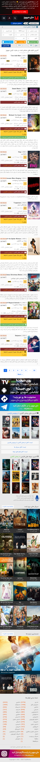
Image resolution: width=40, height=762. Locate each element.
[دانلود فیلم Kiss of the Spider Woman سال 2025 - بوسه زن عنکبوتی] (34, 246)
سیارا (25, 338)
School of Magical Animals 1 (14, 303)
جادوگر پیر (24, 154)
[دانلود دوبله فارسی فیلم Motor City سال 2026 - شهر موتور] (15, 476)
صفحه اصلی (33, 23)
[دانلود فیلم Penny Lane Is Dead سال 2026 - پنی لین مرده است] (24, 421)
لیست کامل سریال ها (20, 447)
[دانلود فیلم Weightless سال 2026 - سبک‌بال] (5, 433)
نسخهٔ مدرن (5, 6)
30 (34, 370)
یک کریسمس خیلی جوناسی (19, 278)
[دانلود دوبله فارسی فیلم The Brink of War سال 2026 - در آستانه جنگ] (5, 476)
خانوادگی (24, 123)
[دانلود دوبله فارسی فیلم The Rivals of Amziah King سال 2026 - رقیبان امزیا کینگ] (34, 487)
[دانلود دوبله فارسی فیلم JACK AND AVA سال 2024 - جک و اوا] (34, 476)
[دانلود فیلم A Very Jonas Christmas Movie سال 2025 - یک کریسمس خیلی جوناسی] (34, 282)
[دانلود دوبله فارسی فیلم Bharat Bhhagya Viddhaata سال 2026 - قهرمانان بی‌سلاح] (24, 487)
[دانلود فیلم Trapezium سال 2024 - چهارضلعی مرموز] (34, 210)
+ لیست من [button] (3, 58)
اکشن (25, 64)
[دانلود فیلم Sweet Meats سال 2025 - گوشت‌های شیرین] (34, 96)
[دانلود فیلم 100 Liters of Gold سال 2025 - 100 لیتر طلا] (15, 421)
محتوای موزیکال (17, 23)
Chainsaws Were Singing (15, 178)
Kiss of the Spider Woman (15, 239)
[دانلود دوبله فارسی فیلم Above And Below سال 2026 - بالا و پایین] (24, 476)
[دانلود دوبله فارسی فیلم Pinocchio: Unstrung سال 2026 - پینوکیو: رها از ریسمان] (15, 487)
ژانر (25, 23)
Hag (22, 152)
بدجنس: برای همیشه (21, 117)
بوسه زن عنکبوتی (22, 241)
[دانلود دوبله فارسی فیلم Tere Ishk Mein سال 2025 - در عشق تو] (34, 63)
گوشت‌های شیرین (22, 91)
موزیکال (18, 64)
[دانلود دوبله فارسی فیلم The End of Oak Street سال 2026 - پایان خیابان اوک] (34, 433)
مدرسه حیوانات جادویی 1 (20, 305)
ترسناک (16, 97)
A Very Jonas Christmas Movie (14, 275)
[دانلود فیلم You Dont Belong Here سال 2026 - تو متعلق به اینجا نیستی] (5, 421)
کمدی (25, 97)
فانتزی (20, 123)
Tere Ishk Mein (19, 56)
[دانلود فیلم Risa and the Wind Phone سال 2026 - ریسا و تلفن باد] (24, 433)
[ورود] (9, 18)
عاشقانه (17, 344)
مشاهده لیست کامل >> (8, 506)
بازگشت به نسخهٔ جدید (20, 12)
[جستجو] (15, 18)
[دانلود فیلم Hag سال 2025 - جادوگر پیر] (34, 159)
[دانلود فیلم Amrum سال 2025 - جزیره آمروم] (15, 433)
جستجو (5, 46)
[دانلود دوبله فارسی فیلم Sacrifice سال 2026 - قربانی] (15, 464)
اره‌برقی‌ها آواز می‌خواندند (19, 180)
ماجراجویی (24, 311)
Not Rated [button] (3, 55)
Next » (20, 374)
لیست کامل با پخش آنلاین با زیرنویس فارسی (20, 442)
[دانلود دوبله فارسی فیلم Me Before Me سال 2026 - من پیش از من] (5, 487)
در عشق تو (24, 58)
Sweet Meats (19, 89)
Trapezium (20, 203)
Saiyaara (21, 336)
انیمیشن (20, 211)
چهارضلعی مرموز (22, 205)
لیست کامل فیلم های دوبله (20, 452)
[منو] (4, 18)
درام (22, 64)
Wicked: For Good (18, 115)
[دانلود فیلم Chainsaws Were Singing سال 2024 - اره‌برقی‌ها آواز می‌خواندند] (34, 186)
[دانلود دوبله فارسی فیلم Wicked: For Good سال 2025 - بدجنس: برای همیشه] (34, 123)
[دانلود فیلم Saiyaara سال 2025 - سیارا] (34, 343)
